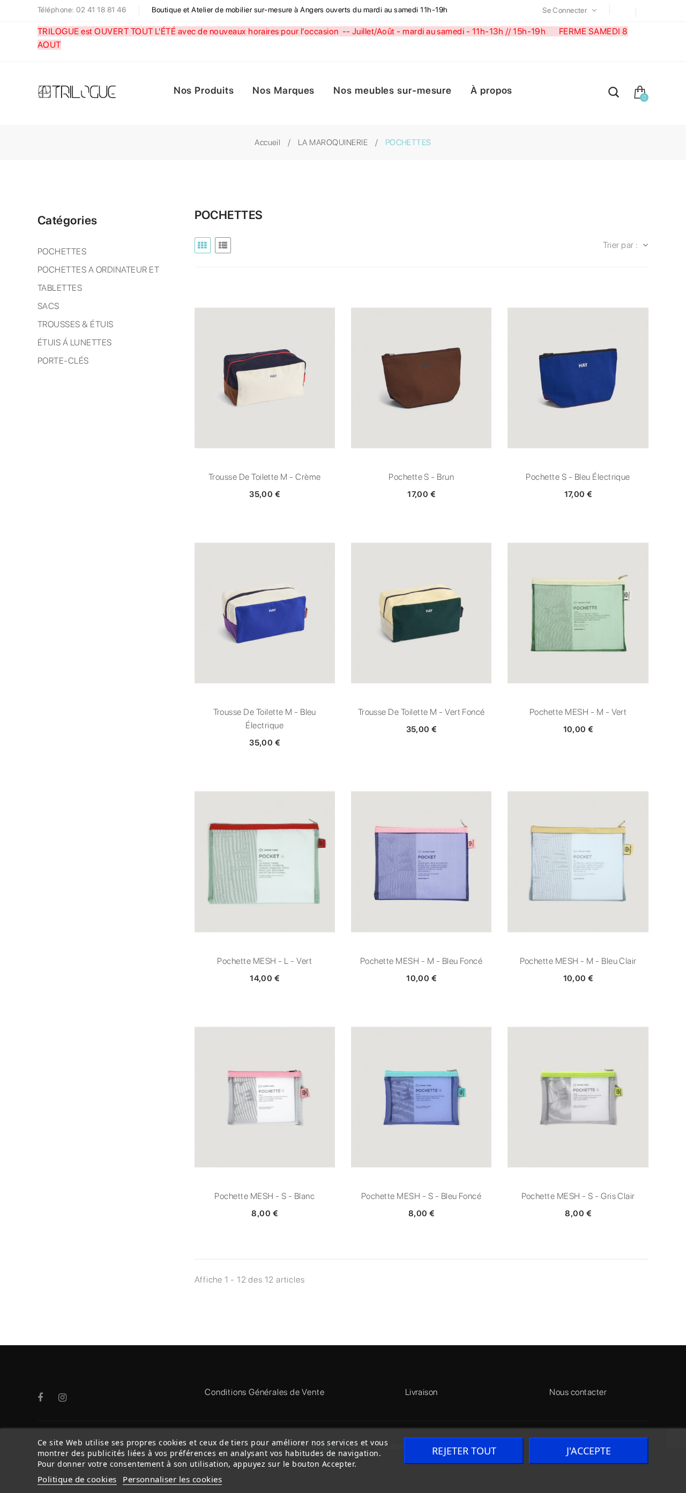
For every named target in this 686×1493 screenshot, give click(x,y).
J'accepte (588, 1450)
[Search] (613, 94)
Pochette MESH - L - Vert (264, 961)
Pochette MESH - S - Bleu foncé (421, 1196)
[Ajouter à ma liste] (265, 378)
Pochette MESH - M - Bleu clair (578, 961)
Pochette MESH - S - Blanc (264, 1196)
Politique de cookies (77, 1479)
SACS (48, 306)
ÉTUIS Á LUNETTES (75, 342)
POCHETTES (62, 251)
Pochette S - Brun (421, 477)
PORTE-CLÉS (63, 361)
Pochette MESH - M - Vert (578, 712)
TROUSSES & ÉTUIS (76, 324)
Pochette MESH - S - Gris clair (578, 1196)
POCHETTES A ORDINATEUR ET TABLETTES (98, 279)
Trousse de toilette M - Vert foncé (421, 712)
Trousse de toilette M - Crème (264, 477)
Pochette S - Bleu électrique (578, 477)
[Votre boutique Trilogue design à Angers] (82, 92)
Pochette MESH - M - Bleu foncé (421, 961)
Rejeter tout (464, 1450)
